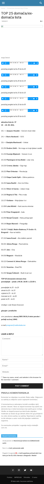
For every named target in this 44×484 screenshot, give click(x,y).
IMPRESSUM (18, 477)
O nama (34, 477)
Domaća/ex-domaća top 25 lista (17, 8)
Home (3, 8)
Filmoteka (27, 477)
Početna (9, 477)
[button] (41, 3)
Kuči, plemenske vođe (16, 448)
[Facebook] (13, 470)
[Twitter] (25, 470)
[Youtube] (31, 470)
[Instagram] (19, 470)
